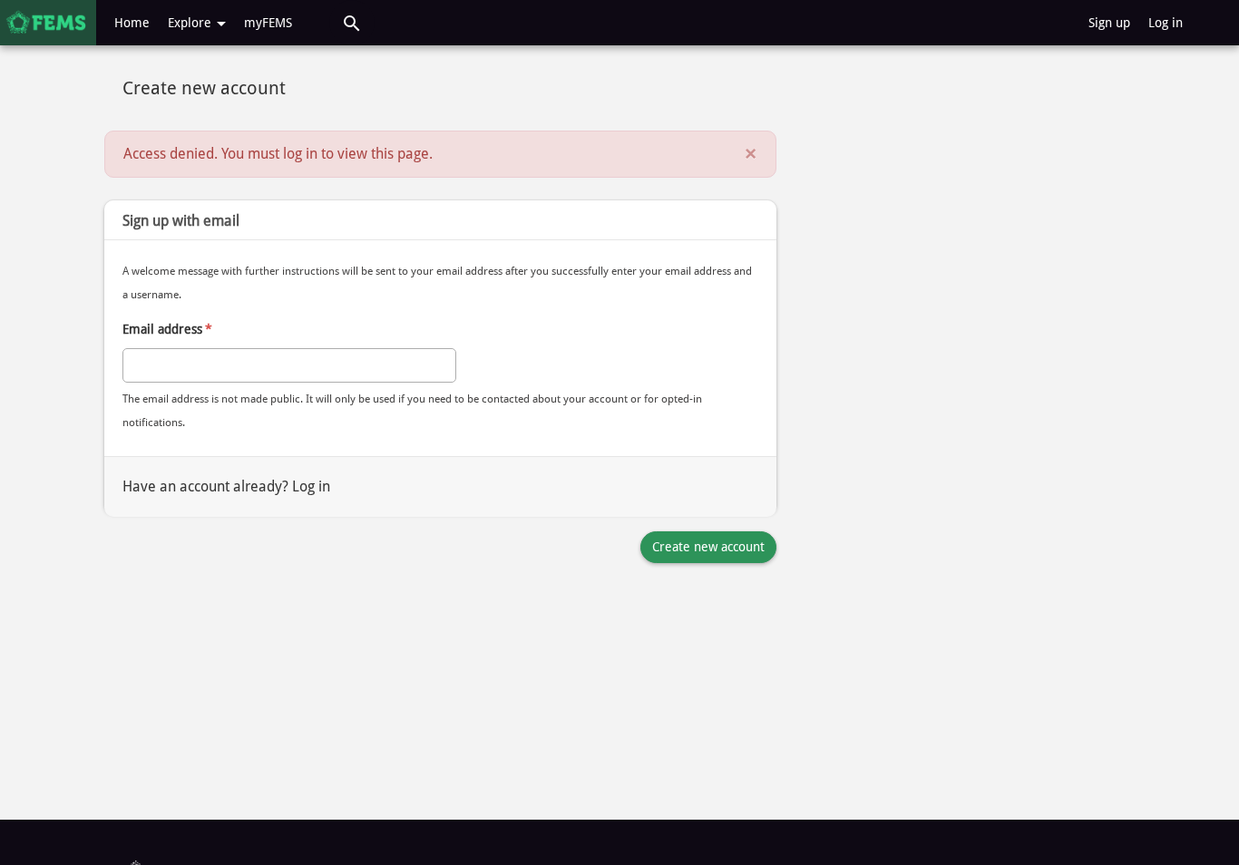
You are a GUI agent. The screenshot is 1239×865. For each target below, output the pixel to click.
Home (132, 22)
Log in (1165, 22)
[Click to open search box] (352, 22)
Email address (167, 329)
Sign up (1109, 22)
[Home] (48, 22)
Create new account (708, 546)
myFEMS (268, 22)
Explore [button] (191, 22)
